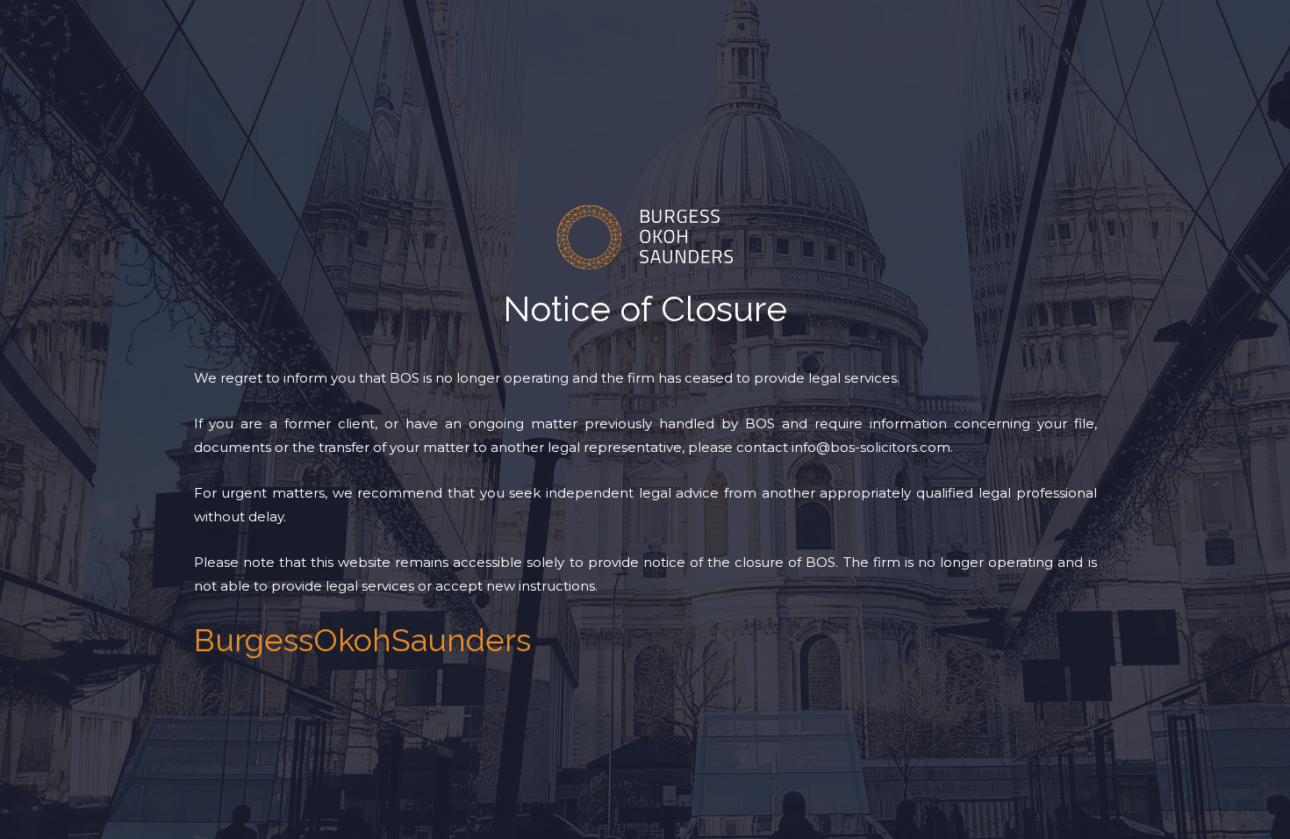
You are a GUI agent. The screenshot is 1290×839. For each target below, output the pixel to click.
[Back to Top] (1252, 810)
